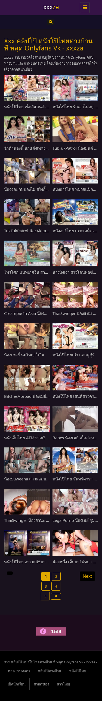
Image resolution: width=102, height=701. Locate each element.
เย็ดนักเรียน (17, 684)
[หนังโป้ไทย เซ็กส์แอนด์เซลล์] (27, 88)
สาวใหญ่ (63, 684)
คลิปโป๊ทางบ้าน (49, 671)
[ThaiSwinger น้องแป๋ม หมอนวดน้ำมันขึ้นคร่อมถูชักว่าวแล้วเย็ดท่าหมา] (75, 295)
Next (87, 576)
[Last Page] (56, 596)
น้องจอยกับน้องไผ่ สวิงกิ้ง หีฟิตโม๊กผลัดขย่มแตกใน (48, 189)
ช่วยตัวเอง (41, 684)
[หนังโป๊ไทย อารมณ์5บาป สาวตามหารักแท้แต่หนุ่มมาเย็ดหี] (27, 543)
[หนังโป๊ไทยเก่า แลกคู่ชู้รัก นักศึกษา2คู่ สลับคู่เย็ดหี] (75, 336)
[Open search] (50, 22)
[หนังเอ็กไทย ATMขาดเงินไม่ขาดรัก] (27, 419)
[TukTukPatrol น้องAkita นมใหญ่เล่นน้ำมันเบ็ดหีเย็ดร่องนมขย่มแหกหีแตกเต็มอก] (27, 212)
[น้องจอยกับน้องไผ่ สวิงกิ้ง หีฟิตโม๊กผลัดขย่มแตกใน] (27, 170)
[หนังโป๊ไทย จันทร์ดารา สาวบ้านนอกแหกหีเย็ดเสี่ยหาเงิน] (75, 460)
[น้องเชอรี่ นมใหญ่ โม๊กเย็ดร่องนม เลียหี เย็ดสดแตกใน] (27, 336)
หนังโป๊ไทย (77, 671)
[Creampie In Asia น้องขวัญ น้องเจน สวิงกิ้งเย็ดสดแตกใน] (27, 295)
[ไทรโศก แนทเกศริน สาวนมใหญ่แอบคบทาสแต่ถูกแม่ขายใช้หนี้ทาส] (27, 253)
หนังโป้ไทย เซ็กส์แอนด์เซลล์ (28, 106)
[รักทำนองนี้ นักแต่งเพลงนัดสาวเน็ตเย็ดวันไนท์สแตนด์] (27, 129)
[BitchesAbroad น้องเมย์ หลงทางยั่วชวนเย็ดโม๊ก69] (27, 377)
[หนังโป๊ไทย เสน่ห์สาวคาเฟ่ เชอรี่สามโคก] (75, 377)
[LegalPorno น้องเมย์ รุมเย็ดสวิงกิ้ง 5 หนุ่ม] (75, 502)
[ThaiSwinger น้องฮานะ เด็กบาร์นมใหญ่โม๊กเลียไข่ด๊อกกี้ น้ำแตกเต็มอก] (27, 502)
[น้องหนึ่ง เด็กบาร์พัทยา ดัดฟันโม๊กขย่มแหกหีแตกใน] (75, 543)
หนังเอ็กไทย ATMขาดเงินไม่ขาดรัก (34, 437)
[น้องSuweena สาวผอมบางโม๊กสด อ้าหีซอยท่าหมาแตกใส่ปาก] (27, 460)
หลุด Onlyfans (19, 671)
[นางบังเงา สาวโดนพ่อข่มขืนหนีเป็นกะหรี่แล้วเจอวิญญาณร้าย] (75, 253)
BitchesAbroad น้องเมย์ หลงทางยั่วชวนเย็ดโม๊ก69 (48, 396)
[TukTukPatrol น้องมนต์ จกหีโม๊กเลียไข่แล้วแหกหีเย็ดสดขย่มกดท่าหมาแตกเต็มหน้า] (75, 129)
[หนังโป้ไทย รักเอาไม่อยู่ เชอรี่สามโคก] (75, 88)
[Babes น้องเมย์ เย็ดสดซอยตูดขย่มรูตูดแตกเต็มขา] (75, 419)
